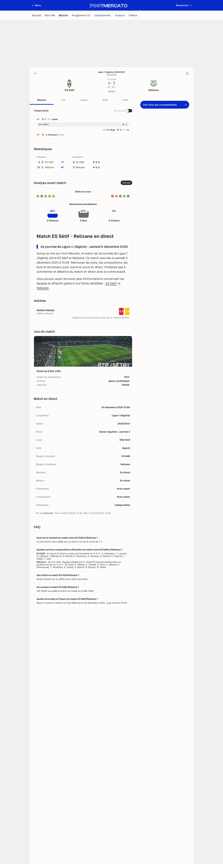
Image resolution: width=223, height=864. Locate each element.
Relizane (42, 288)
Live (63, 99)
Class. (125, 99)
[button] (36, 5)
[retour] (36, 73)
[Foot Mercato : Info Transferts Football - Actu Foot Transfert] (108, 5)
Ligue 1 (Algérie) (121, 415)
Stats (105, 99)
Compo (84, 99)
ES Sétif (111, 283)
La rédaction (47, 513)
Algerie (126, 448)
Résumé (41, 99)
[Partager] (187, 73)
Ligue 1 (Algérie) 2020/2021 (111, 72)
